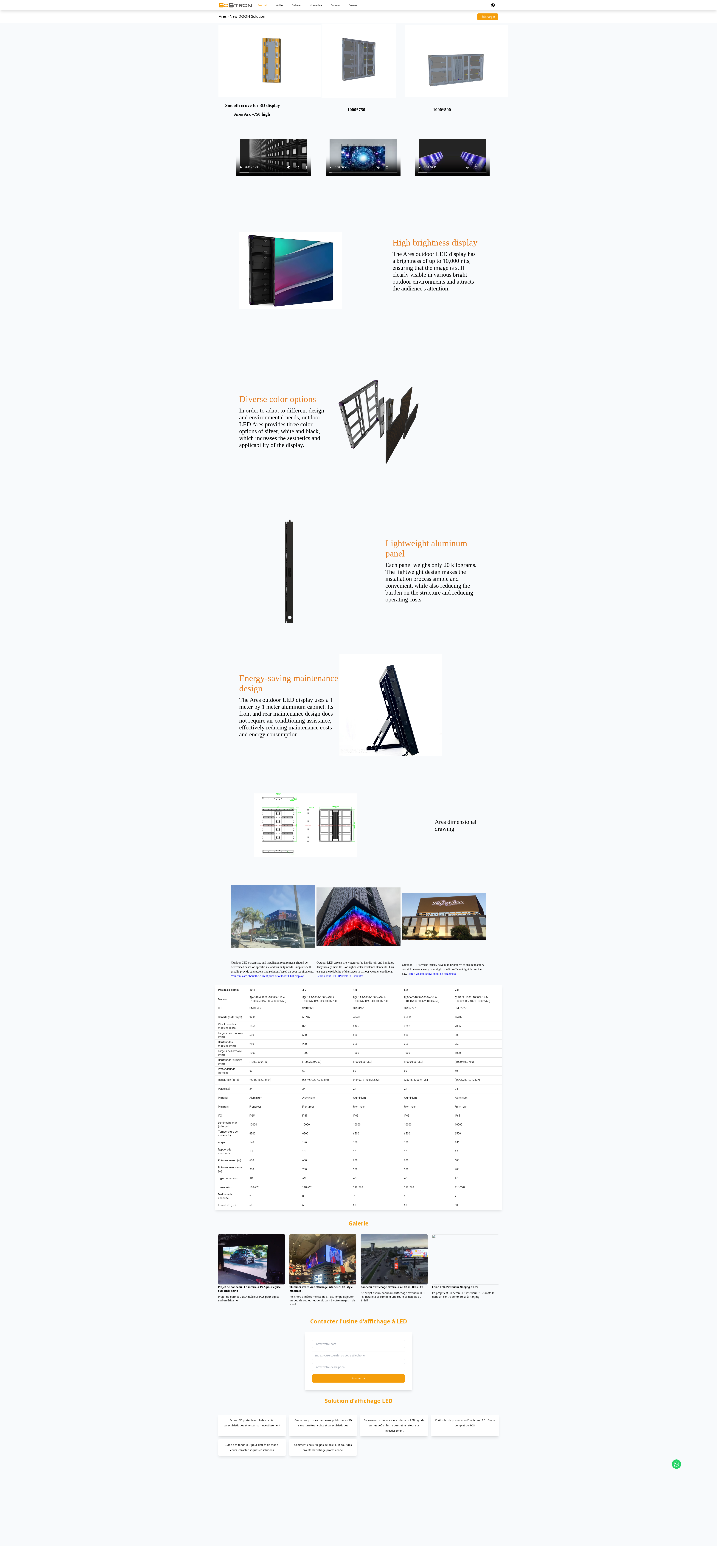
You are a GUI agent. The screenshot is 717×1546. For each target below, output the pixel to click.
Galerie (296, 5)
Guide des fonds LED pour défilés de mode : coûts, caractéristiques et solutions (252, 1447)
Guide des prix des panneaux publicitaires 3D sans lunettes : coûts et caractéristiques (323, 1422)
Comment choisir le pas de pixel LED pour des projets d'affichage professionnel (323, 1447)
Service (335, 5)
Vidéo (279, 5)
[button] (493, 5)
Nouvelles (316, 5)
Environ (353, 5)
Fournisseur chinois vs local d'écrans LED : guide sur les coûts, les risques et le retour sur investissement (394, 1425)
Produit (262, 5)
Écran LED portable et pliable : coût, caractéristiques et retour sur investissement (252, 1422)
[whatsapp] (676, 1464)
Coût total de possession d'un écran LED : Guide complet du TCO (465, 1422)
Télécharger (487, 16)
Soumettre (358, 1378)
